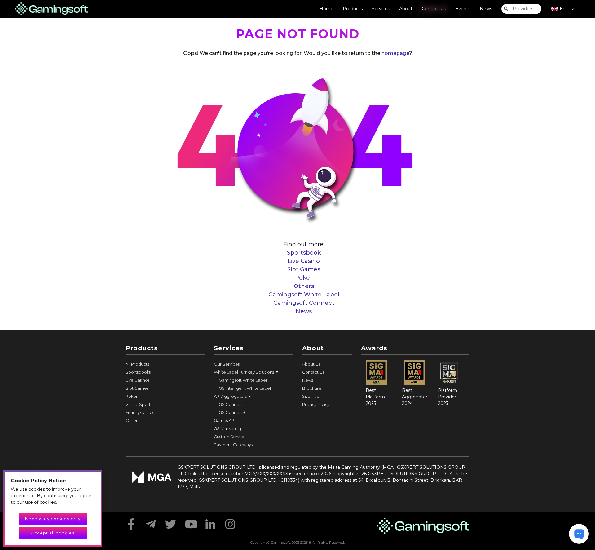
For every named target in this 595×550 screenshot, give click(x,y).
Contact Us (434, 8)
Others (304, 286)
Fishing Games (140, 412)
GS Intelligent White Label (245, 388)
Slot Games (303, 269)
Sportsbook (304, 252)
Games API (224, 420)
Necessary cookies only (53, 518)
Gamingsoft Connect (303, 302)
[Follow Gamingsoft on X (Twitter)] (170, 522)
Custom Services (230, 436)
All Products (137, 363)
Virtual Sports (139, 404)
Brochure (311, 388)
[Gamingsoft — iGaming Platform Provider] (51, 8)
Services (381, 8)
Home (326, 8)
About (405, 8)
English (566, 8)
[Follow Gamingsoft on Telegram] (150, 522)
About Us (311, 363)
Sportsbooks (138, 372)
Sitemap (311, 396)
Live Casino (304, 261)
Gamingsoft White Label (303, 294)
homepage (395, 53)
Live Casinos (137, 380)
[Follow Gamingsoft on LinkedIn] (210, 522)
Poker (303, 277)
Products (353, 8)
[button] (253, 372)
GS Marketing (227, 428)
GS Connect (231, 404)
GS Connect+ (232, 412)
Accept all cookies (52, 532)
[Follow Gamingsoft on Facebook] (131, 522)
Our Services (227, 363)
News (486, 8)
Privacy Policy (316, 404)
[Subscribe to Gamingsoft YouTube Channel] (190, 522)
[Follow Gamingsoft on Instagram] (230, 522)
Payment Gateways (233, 444)
